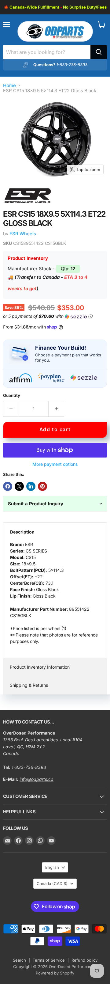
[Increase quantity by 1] (56, 409)
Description (22, 531)
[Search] (98, 52)
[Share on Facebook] (7, 486)
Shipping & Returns (29, 685)
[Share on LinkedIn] (30, 486)
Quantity (11, 395)
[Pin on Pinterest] (42, 486)
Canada (52, 883)
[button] (54, 316)
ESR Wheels (22, 234)
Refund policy (84, 960)
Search (19, 960)
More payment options (55, 464)
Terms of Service (49, 960)
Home (9, 85)
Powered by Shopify (55, 973)
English (52, 867)
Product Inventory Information (40, 667)
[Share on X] (19, 486)
